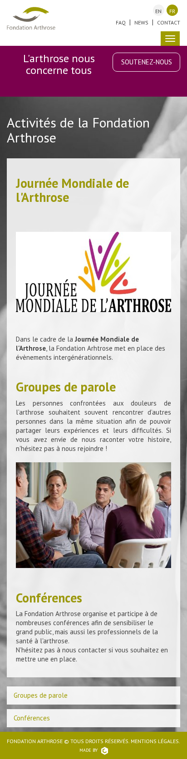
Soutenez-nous (146, 62)
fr (172, 11)
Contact (168, 22)
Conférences (32, 718)
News (141, 22)
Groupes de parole (41, 695)
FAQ (121, 22)
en (158, 11)
